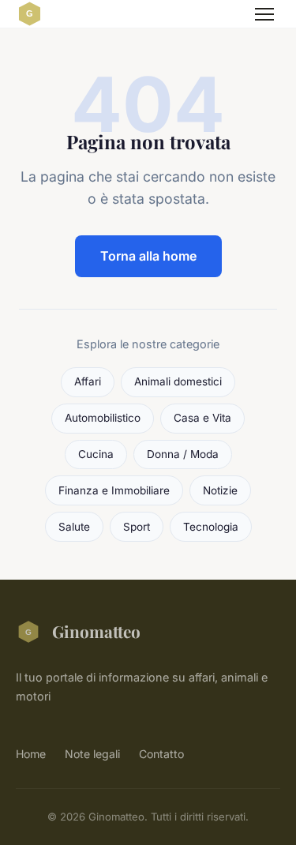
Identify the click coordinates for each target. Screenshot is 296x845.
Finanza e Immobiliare (114, 490)
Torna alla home (148, 256)
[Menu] (264, 14)
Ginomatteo (96, 631)
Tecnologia (210, 526)
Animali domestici (178, 381)
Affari (87, 381)
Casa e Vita (202, 417)
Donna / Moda (183, 454)
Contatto (161, 753)
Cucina (96, 454)
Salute (74, 526)
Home (31, 753)
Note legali (92, 753)
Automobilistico (103, 417)
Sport (136, 526)
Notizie (220, 490)
